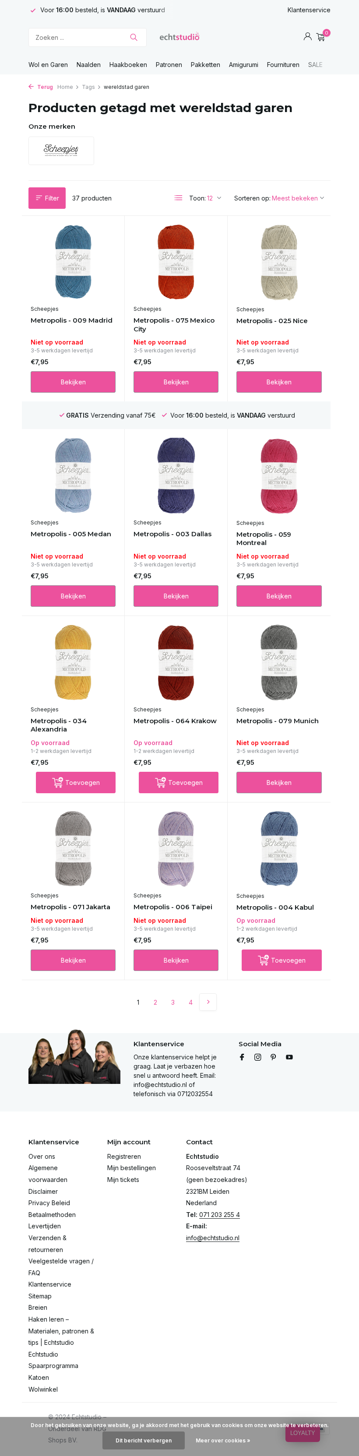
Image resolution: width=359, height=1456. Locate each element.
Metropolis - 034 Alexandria (59, 725)
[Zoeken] (133, 37)
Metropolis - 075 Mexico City (174, 324)
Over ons (41, 1156)
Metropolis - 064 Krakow (175, 721)
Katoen (38, 1377)
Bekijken (73, 382)
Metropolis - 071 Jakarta (70, 907)
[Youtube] (289, 1057)
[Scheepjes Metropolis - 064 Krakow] (176, 663)
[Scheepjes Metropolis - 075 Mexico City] (176, 263)
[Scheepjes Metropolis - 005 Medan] (73, 476)
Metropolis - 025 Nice (272, 321)
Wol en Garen (48, 64)
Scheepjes (45, 309)
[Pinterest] (273, 1057)
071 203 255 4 (219, 1214)
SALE (315, 64)
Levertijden (44, 1226)
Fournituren (283, 64)
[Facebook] (242, 1057)
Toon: (197, 198)
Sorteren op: (252, 198)
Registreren (124, 1156)
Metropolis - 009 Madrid (72, 320)
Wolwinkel (43, 1389)
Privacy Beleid (49, 1202)
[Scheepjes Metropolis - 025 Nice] (279, 263)
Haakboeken (128, 64)
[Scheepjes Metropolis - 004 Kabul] (279, 849)
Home (65, 87)
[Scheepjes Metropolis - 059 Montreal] (279, 476)
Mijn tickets (123, 1179)
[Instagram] (257, 1057)
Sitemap (40, 1296)
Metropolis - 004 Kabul (275, 907)
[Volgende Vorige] (208, 1002)
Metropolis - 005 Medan (71, 534)
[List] (179, 198)
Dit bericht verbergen (144, 1440)
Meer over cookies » (223, 1440)
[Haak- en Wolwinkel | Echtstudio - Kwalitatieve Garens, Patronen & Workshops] (179, 37)
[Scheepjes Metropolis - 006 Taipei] (176, 849)
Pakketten (205, 64)
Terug (44, 87)
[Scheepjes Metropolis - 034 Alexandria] (73, 663)
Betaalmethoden (52, 1214)
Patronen (169, 64)
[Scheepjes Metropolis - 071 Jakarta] (73, 849)
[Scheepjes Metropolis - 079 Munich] (279, 663)
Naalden (89, 64)
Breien (37, 1307)
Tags (88, 87)
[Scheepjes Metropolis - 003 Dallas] (176, 476)
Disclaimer (43, 1191)
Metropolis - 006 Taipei (173, 907)
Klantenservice (309, 10)
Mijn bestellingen (131, 1167)
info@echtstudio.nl (212, 1237)
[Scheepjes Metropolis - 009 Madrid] (73, 263)
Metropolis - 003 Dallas (172, 534)
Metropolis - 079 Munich (277, 721)
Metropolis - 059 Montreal (263, 538)
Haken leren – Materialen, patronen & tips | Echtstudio (61, 1330)
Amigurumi (243, 64)
